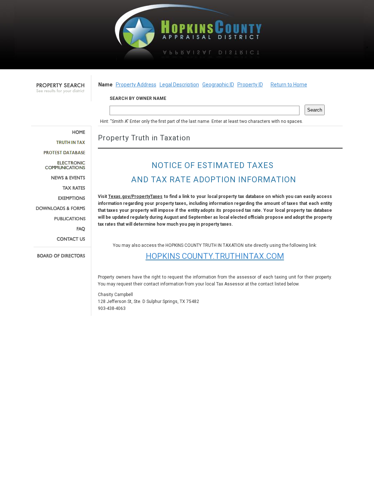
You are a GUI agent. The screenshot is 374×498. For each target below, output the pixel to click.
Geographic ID (218, 84)
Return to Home (289, 84)
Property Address (136, 84)
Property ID (250, 84)
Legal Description (179, 84)
